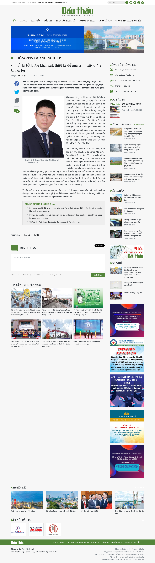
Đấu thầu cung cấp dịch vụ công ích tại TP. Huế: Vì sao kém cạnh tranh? (133, 233)
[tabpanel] (27, 503)
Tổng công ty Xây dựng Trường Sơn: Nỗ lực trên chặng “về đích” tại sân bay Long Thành (57, 312)
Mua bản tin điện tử (117, 542)
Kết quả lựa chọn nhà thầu (125, 69)
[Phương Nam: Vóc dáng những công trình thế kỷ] (27, 500)
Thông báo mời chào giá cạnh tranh (133, 284)
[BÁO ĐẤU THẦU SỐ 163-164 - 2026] (115, 110)
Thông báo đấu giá (122, 86)
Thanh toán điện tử (61, 2)
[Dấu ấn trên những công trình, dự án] (96, 500)
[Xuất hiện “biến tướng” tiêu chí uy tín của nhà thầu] (116, 198)
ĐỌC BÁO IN (117, 99)
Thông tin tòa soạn (58, 542)
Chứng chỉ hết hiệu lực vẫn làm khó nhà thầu (132, 221)
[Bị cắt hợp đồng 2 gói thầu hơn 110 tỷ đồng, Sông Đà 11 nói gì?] (116, 148)
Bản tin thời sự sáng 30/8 (134, 293)
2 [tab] (137, 487)
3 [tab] (138, 487)
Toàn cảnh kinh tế (65, 21)
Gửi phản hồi (140, 124)
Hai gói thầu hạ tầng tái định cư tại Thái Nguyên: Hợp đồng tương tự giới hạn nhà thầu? (133, 132)
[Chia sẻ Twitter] (134, 2)
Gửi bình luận (98, 275)
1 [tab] (135, 487)
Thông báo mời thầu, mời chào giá (129, 80)
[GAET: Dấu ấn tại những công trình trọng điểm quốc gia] (88, 329)
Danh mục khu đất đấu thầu (126, 91)
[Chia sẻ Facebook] (130, 2)
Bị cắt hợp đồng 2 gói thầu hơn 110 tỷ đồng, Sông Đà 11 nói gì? (132, 147)
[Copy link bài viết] (16, 100)
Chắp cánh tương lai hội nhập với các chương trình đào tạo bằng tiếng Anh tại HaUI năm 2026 (25, 344)
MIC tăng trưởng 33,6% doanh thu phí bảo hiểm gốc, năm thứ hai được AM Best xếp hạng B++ (88, 312)
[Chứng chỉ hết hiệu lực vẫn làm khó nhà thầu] (116, 222)
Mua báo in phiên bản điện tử (100, 542)
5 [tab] (143, 487)
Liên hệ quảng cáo (72, 542)
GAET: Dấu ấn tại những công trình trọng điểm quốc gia (87, 343)
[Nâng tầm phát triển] (62, 500)
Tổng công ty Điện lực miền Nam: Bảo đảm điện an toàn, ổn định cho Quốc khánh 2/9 (56, 344)
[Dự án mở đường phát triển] (131, 500)
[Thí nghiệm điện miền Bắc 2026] (17, 529)
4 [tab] (140, 487)
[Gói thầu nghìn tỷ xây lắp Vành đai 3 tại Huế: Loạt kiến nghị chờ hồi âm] (116, 177)
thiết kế (36, 235)
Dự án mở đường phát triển (125, 511)
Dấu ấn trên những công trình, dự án (94, 511)
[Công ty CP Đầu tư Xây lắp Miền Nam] (53, 529)
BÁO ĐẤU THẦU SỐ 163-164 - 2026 (132, 105)
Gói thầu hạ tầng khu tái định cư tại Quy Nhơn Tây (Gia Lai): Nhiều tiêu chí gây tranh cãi (133, 162)
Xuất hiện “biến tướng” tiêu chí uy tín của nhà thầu (132, 197)
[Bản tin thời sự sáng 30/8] (116, 296)
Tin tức (23, 21)
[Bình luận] (16, 109)
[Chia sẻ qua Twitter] (16, 92)
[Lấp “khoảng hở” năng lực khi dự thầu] (116, 211)
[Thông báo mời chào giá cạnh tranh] (116, 285)
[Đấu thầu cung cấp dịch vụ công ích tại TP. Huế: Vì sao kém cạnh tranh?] (116, 234)
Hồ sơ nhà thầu (87, 21)
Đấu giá (48, 21)
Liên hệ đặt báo (84, 542)
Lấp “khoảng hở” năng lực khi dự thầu (134, 210)
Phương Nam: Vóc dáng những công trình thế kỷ (27, 512)
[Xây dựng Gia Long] (36, 529)
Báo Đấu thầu (77, 12)
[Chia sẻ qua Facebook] (16, 83)
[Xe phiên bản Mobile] (138, 2)
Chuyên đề (18, 487)
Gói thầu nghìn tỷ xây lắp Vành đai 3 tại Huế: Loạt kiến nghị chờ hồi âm (133, 176)
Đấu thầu (36, 21)
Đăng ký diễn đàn (130, 542)
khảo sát (27, 235)
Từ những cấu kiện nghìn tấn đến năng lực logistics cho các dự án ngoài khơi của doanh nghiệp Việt (25, 312)
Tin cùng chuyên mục (26, 284)
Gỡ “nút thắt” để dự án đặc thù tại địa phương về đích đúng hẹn (54, 222)
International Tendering (124, 75)
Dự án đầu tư (105, 21)
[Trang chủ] (14, 20)
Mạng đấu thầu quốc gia (45, 2)
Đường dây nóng (121, 124)
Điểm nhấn (117, 190)
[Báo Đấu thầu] (17, 542)
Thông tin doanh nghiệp (128, 21)
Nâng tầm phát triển (53, 511)
